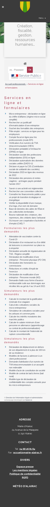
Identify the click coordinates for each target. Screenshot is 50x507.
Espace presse (25, 466)
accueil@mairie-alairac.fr (27, 452)
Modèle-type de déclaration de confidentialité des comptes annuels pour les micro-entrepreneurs (27, 382)
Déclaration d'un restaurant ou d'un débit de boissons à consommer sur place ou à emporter (27, 245)
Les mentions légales (25, 470)
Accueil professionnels (15, 84)
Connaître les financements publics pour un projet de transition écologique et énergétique (27, 197)
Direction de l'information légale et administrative (24, 398)
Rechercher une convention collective (26, 191)
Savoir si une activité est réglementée (26, 188)
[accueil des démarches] (25, 63)
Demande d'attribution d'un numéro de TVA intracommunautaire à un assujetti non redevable (26, 364)
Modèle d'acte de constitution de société (27, 370)
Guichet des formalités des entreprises (26, 128)
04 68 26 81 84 (27, 449)
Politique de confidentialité (25, 474)
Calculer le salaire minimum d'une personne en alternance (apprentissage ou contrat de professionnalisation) (26, 325)
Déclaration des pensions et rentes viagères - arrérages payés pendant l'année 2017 (25, 181)
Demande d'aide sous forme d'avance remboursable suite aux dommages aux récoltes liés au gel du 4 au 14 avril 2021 (27, 283)
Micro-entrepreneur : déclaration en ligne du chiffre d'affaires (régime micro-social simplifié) (27, 117)
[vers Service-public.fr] (26, 76)
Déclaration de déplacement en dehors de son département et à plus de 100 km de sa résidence (27, 350)
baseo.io (29, 400)
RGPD (25, 477)
